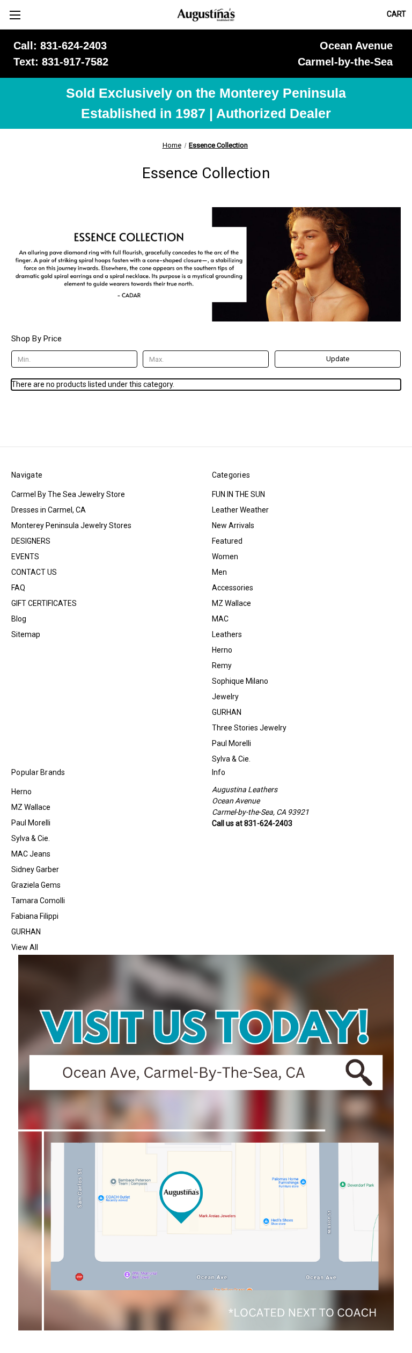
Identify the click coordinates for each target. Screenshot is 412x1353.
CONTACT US (34, 572)
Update (337, 359)
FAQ (18, 587)
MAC (220, 619)
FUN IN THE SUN (238, 494)
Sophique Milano (240, 681)
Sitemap (25, 634)
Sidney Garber (35, 869)
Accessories (232, 587)
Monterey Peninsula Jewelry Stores (71, 525)
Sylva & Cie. (231, 759)
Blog (18, 619)
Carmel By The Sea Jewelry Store (68, 494)
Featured (227, 541)
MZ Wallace (231, 603)
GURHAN (226, 712)
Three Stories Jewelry (249, 727)
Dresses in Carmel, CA (48, 510)
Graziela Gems (36, 885)
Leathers (227, 634)
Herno (222, 650)
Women (225, 556)
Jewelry (225, 696)
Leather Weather (240, 510)
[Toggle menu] (15, 15)
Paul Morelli (231, 743)
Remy (222, 665)
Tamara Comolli (38, 900)
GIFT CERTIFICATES (44, 603)
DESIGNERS (30, 541)
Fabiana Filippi (34, 916)
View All (24, 947)
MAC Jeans (30, 854)
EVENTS (25, 556)
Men (219, 572)
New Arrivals (233, 525)
